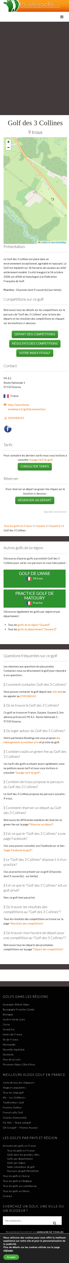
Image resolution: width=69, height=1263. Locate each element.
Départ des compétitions (35, 334)
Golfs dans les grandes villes (23, 1154)
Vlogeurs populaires (14, 1087)
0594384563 (16, 417)
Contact (7, 1196)
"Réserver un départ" (41, 824)
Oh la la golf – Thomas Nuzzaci (20, 1127)
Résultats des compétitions (35, 343)
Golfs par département (20, 1158)
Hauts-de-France (12, 1034)
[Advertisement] (34, 58)
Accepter (11, 1257)
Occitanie (8, 1054)
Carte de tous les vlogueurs (19, 1082)
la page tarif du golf (40, 459)
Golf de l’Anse (34, 573)
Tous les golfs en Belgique (17, 1180)
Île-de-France (10, 1039)
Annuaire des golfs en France (19, 1145)
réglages (8, 1250)
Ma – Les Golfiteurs (14, 1097)
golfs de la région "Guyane (33, 624)
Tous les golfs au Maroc (16, 1191)
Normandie (9, 1044)
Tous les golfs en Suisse (16, 1175)
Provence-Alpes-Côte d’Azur (19, 1064)
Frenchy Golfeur (12, 1107)
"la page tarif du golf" (27, 772)
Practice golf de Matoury (34, 595)
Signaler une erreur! (55, 511)
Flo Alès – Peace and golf (17, 1122)
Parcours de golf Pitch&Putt (23, 1170)
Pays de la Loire (12, 1059)
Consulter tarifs (35, 466)
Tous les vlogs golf (13, 1092)
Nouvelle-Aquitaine (14, 1049)
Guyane (40, 525)
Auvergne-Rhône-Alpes (16, 1004)
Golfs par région (16, 1162)
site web (57, 691)
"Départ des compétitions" (48, 949)
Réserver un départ (34, 500)
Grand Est (9, 1029)
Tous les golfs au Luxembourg (19, 1185)
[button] (8, 142)
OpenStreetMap (58, 242)
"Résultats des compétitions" (27, 923)
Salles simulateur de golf (21, 1166)
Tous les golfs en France (18, 525)
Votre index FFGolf (34, 353)
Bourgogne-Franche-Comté (18, 1009)
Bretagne (8, 1014)
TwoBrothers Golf (13, 1102)
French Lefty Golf (13, 1112)
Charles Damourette (15, 1117)
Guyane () (55, 525)
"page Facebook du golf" (18, 850)
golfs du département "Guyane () (37, 629)
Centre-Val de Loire (14, 1019)
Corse (6, 1024)
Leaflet (43, 242)
